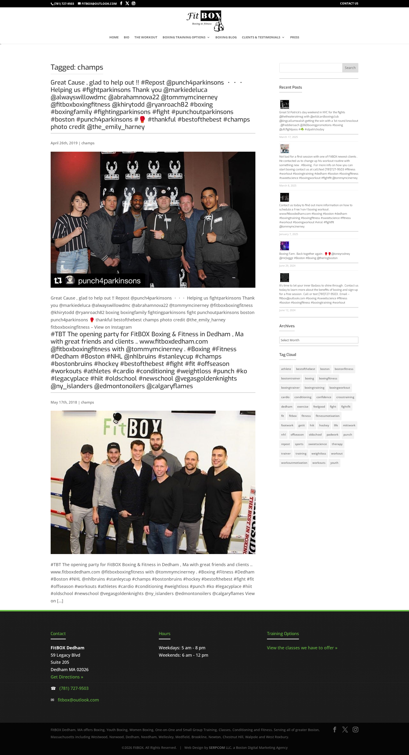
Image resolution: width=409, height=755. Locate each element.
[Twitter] (127, 3)
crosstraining (345, 397)
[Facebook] (121, 3)
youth (334, 463)
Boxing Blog (226, 37)
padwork (332, 434)
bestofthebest (305, 369)
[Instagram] (133, 3)
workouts (318, 463)
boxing (309, 378)
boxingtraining (315, 388)
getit (301, 425)
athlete (286, 369)
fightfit (346, 407)
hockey (324, 425)
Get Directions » (67, 677)
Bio (126, 37)
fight (333, 407)
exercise (302, 407)
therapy (337, 444)
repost (285, 444)
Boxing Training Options (184, 37)
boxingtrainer (290, 388)
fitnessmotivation (328, 416)
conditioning (302, 397)
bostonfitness (344, 369)
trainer (286, 453)
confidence (323, 397)
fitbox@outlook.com (78, 700)
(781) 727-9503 (64, 4)
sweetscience (317, 444)
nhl (283, 434)
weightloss (318, 453)
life (336, 425)
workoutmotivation (294, 463)
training (301, 453)
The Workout (145, 37)
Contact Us (349, 3)
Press (294, 37)
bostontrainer (290, 378)
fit (282, 416)
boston (325, 369)
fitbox (293, 416)
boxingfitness (328, 378)
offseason (297, 434)
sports (299, 444)
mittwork (349, 425)
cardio (285, 397)
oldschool (315, 434)
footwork (287, 425)
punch (347, 434)
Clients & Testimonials (261, 37)
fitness (306, 416)
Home (114, 37)
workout (337, 453)
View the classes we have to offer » (302, 647)
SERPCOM (217, 747)
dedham (286, 407)
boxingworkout (339, 388)
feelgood (319, 407)
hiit (312, 425)
